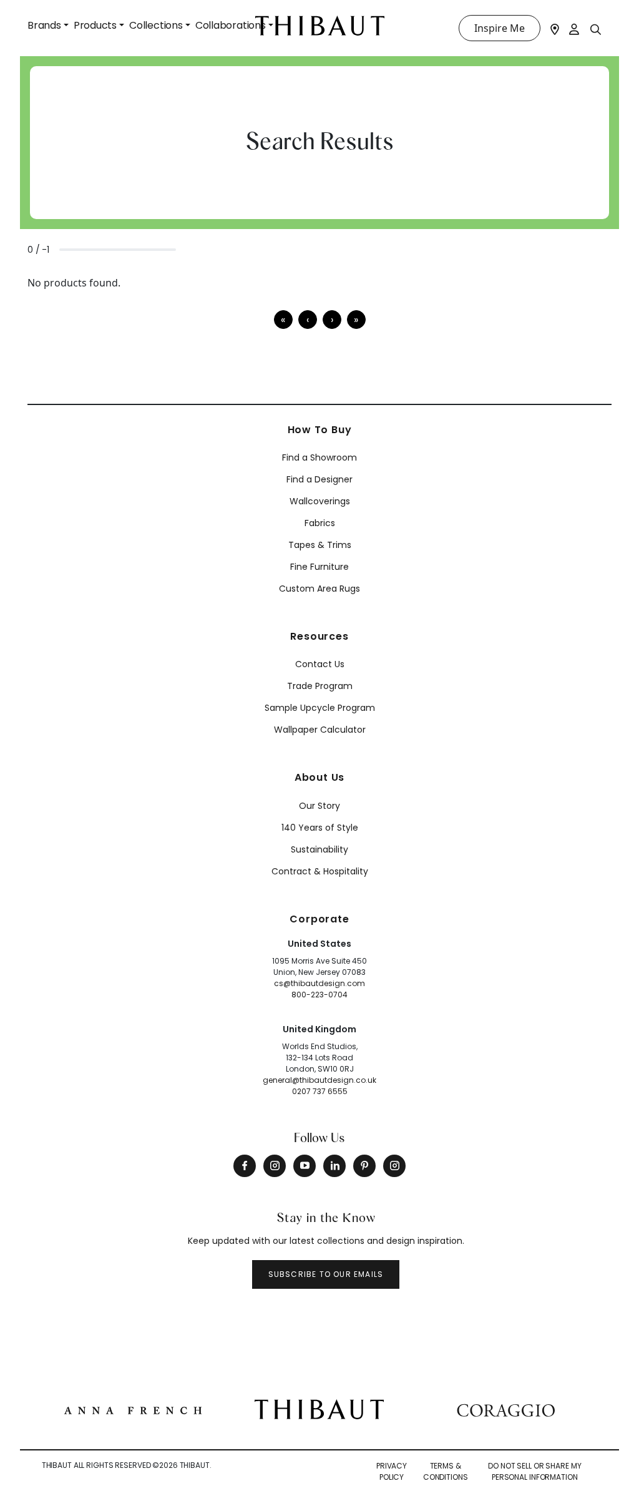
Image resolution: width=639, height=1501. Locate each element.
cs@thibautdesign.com (319, 983)
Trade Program (320, 686)
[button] (332, 319)
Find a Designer (319, 479)
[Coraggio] (506, 1409)
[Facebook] (244, 1166)
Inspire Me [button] (499, 28)
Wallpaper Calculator (320, 729)
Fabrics (320, 523)
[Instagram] (274, 1166)
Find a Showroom (319, 457)
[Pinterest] (364, 1166)
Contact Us (319, 664)
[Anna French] (133, 1409)
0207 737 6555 (320, 1091)
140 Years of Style (319, 827)
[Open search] (596, 29)
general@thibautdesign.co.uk (319, 1080)
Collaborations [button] (230, 25)
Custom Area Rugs (319, 588)
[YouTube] (304, 1166)
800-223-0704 (319, 994)
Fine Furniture (319, 566)
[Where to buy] (554, 28)
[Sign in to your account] (574, 28)
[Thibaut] (319, 1408)
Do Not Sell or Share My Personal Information (534, 1471)
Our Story (319, 805)
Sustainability (319, 849)
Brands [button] (44, 25)
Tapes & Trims (319, 545)
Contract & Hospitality (319, 871)
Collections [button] (156, 25)
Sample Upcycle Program (320, 708)
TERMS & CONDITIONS (445, 1471)
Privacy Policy (391, 1471)
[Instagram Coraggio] (394, 1166)
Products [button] (95, 25)
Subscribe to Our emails (326, 1274)
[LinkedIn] (334, 1166)
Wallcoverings (320, 501)
